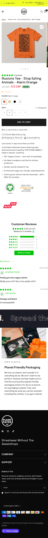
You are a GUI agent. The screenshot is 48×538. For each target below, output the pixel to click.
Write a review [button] (24, 253)
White (20, 101)
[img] (5, 269)
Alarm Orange (4, 101)
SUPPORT (7, 462)
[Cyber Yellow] (9, 101)
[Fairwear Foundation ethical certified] (10, 205)
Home (4, 19)
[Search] (41, 11)
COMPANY (7, 454)
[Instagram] (9, 431)
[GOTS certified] (10, 188)
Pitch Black (14, 101)
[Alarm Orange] (4, 101)
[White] (20, 101)
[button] (7, 75)
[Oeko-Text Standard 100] (26, 188)
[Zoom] (42, 27)
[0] (44, 11)
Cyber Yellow (9, 101)
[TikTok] (14, 431)
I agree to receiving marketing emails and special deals (24, 492)
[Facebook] (4, 431)
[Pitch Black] (14, 101)
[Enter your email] (44, 487)
